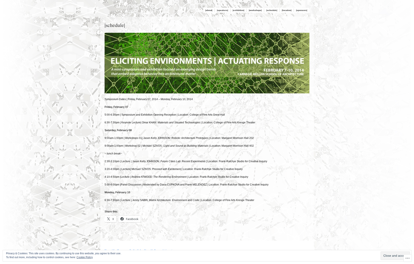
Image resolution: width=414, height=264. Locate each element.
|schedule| (271, 10)
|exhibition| (238, 10)
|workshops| (255, 10)
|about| (208, 10)
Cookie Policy (85, 257)
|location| (287, 10)
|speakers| (222, 10)
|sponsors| (301, 10)
